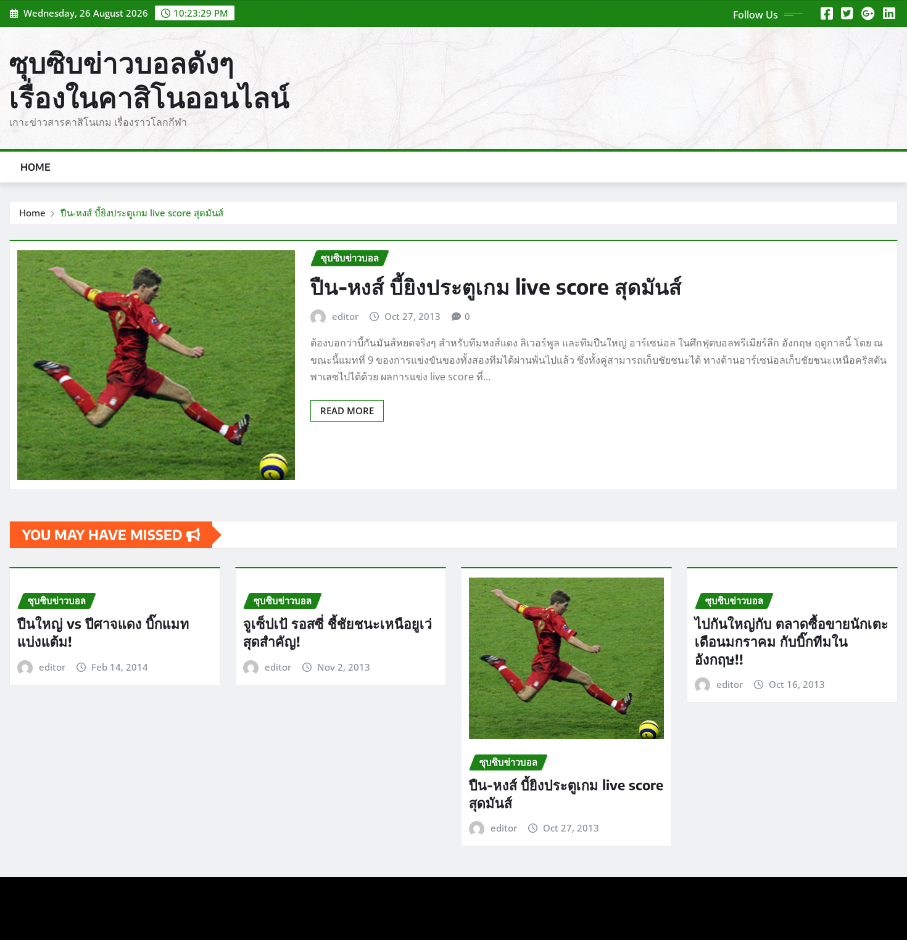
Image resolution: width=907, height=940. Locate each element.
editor (345, 316)
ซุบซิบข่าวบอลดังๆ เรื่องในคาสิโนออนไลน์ (149, 79)
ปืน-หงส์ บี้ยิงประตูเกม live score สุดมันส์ (141, 212)
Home (35, 167)
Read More (347, 410)
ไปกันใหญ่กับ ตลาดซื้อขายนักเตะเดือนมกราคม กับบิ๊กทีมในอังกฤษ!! (791, 641)
